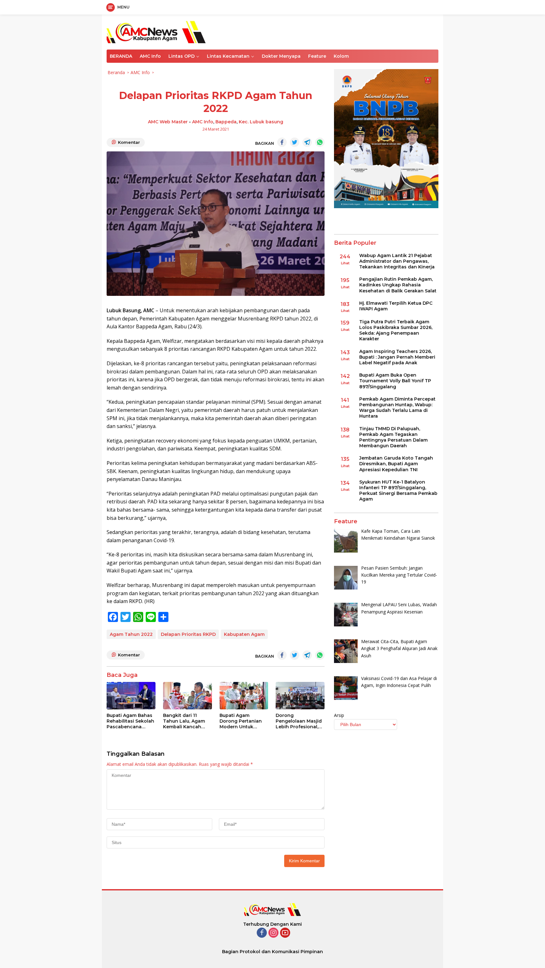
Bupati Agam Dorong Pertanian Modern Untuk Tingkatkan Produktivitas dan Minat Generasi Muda (241, 721)
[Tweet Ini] (294, 142)
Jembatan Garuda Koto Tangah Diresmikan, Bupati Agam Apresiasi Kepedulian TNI (396, 463)
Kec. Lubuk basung (261, 122)
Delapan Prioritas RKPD (188, 634)
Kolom (341, 56)
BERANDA (121, 56)
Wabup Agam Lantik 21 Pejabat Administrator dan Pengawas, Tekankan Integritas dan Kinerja (397, 261)
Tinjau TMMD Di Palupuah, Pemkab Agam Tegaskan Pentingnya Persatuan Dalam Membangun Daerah (393, 437)
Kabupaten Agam (244, 634)
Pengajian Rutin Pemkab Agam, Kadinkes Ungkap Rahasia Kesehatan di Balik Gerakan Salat (398, 284)
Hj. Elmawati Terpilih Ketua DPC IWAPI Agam (395, 306)
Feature (317, 56)
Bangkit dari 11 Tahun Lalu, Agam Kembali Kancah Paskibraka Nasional (187, 721)
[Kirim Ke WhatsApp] (320, 142)
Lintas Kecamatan (228, 56)
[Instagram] (273, 933)
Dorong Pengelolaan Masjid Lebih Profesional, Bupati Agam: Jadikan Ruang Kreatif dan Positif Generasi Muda (299, 721)
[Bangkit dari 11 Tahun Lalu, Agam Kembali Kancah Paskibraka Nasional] (187, 695)
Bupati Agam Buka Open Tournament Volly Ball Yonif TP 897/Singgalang (395, 380)
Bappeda (226, 122)
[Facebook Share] (282, 142)
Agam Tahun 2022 (131, 634)
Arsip (339, 716)
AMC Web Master (168, 122)
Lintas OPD (181, 56)
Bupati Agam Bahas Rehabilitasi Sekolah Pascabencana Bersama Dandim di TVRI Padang (130, 721)
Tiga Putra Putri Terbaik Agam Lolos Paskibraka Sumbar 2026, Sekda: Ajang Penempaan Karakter (395, 330)
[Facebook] (262, 933)
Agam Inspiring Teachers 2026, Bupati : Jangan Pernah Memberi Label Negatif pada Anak (397, 357)
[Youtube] (285, 933)
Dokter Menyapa (281, 56)
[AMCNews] (156, 31)
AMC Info (150, 56)
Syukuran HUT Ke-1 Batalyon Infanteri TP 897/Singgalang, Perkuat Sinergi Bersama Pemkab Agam (398, 490)
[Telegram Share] (307, 142)
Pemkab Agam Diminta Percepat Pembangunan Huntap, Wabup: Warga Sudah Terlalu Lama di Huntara (397, 407)
